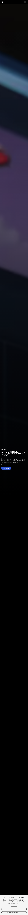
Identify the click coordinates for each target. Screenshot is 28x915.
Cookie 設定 (14, 906)
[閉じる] (26, 896)
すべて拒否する (14, 909)
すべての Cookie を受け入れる (14, 912)
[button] (6, 468)
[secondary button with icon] (25, 2)
